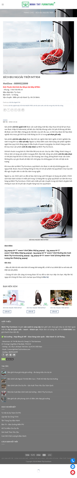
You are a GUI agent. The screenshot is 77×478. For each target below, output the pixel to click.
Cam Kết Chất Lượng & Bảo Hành (14, 436)
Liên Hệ (7, 311)
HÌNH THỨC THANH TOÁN (67, 458)
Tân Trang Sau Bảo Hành (11, 420)
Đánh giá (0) (13, 122)
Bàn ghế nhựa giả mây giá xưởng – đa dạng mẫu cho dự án (30, 372)
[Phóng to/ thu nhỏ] (7, 466)
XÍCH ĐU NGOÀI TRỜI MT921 (12, 308)
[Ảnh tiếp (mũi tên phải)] (7, 474)
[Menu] (3, 4)
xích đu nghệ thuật (14, 105)
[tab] (5, 122)
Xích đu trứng (59, 105)
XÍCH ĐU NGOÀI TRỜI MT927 (36, 308)
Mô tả (5, 122)
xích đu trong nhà (49, 105)
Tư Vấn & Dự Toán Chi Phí (11, 413)
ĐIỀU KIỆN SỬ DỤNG (52, 458)
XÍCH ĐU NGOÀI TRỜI (26, 105)
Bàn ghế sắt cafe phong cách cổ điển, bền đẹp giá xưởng (29, 399)
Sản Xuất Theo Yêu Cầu (10, 432)
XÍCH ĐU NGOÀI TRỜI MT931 (59, 308)
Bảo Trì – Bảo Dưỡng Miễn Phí (13, 424)
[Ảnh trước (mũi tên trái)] (2, 474)
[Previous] (3, 303)
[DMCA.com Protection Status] (8, 359)
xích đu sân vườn (38, 105)
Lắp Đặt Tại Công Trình (10, 417)
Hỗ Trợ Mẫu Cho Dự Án (10, 428)
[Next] (71, 303)
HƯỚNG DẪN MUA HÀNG (37, 458)
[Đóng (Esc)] (2, 466)
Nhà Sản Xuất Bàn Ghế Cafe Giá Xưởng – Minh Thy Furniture (30, 392)
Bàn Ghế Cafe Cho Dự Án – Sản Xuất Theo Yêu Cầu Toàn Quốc (31, 385)
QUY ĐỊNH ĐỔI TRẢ (7, 458)
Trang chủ (29, 12)
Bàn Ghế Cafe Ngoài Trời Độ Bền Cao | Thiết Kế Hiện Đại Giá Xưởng (33, 379)
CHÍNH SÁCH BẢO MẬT (21, 458)
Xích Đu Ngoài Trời (44, 12)
